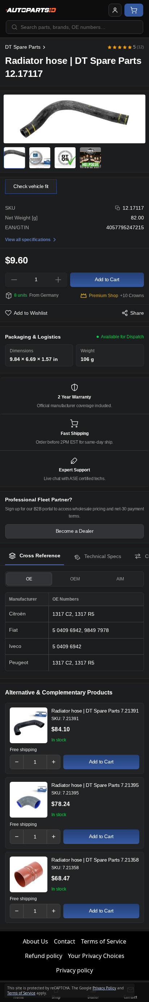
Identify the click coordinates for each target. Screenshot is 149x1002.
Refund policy (43, 956)
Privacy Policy (104, 987)
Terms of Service (103, 941)
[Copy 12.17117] (117, 208)
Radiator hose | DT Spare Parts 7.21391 (95, 711)
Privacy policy (74, 970)
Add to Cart (101, 761)
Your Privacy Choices (96, 956)
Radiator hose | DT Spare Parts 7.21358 (95, 860)
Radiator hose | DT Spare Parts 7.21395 (95, 785)
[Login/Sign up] (115, 10)
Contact (64, 941)
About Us (35, 941)
